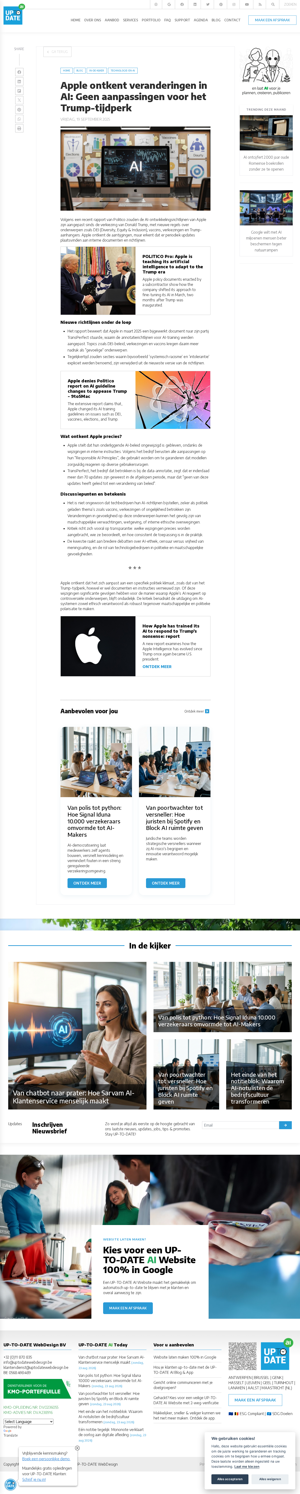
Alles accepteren (230, 1479)
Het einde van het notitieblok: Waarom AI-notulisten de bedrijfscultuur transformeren (110, 1416)
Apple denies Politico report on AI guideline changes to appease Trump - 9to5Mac (97, 388)
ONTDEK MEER (157, 666)
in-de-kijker (96, 70)
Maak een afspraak (128, 1308)
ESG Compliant (252, 1413)
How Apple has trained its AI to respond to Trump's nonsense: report (170, 631)
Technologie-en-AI (123, 70)
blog (79, 70)
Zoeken (290, 4)
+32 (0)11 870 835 (18, 1357)
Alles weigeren (270, 1479)
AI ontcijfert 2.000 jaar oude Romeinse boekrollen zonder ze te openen (266, 163)
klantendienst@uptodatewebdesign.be (36, 1367)
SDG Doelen (282, 1413)
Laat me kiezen (246, 1466)
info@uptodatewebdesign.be (28, 1362)
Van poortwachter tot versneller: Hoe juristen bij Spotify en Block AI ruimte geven (109, 1398)
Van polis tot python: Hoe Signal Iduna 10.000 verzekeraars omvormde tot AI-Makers (110, 1380)
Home (66, 70)
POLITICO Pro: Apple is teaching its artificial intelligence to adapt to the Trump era (172, 264)
